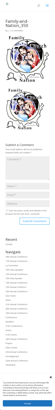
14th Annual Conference (17, 282)
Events (9, 330)
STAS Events (11, 334)
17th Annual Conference (17, 261)
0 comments (17, 30)
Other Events (11, 347)
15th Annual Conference (17, 274)
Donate (9, 244)
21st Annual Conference (16, 304)
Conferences (11, 317)
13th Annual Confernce (16, 287)
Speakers (10, 321)
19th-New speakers (14, 269)
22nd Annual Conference (17, 360)
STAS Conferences (14, 326)
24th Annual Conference (17, 339)
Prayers (9, 343)
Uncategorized (12, 356)
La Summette (12, 265)
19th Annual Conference (17, 313)
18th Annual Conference (17, 256)
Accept (27, 403)
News (8, 300)
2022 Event (11, 295)
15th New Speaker (14, 278)
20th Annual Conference (17, 308)
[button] (50, 377)
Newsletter (11, 365)
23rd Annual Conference (17, 352)
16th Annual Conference (17, 291)
